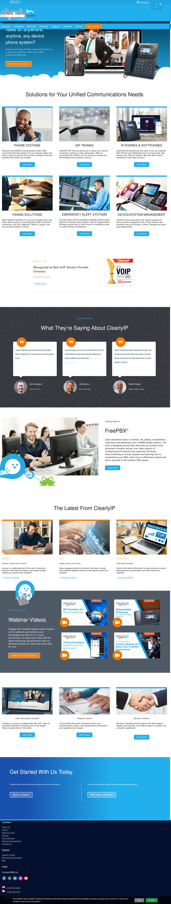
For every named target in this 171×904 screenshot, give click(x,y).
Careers (5, 835)
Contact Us (144, 2)
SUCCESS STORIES (84, 318)
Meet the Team (8, 833)
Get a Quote (93, 26)
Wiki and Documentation (12, 858)
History (5, 830)
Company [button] (6, 26)
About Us (6, 827)
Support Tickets (8, 855)
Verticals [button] (31, 26)
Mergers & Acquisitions (11, 841)
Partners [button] (67, 26)
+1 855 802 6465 (13, 888)
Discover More (11, 577)
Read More (40, 283)
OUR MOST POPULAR (17, 610)
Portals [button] (79, 26)
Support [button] (56, 26)
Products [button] (18, 26)
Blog (4, 860)
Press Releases (8, 838)
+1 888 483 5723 (13, 892)
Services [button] (43, 26)
